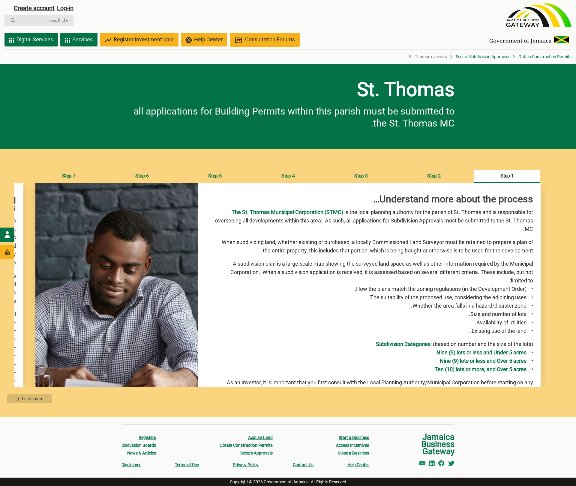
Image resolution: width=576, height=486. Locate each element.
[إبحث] (13, 20)
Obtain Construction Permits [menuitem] (246, 445)
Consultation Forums (270, 39)
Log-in (65, 8)
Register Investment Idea (144, 39)
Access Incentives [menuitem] (352, 445)
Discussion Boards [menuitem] (139, 445)
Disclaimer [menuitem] (131, 464)
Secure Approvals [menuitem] (256, 453)
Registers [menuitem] (147, 437)
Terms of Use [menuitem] (187, 464)
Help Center (208, 39)
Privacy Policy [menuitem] (246, 464)
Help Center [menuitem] (358, 464)
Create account (34, 8)
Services (82, 39)
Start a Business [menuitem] (354, 437)
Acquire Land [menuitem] (260, 437)
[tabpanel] (288, 285)
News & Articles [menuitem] (141, 453)
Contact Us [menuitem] (303, 464)
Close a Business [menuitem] (353, 453)
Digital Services (34, 39)
